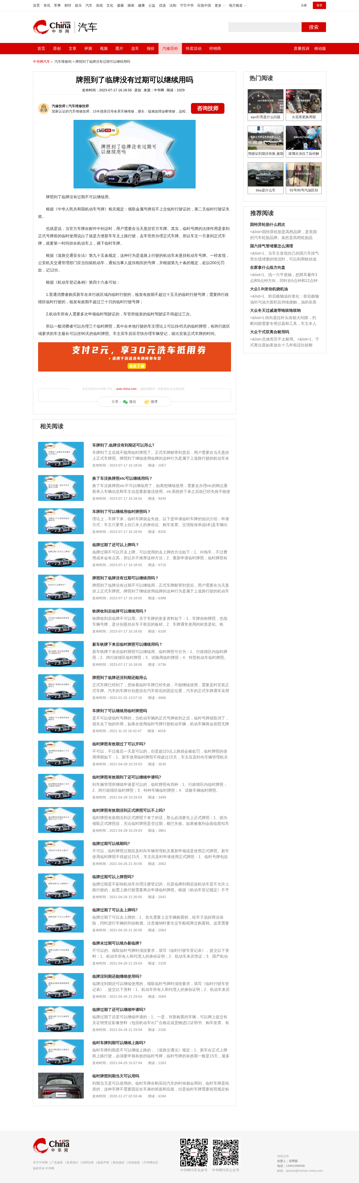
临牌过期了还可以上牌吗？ (115, 545)
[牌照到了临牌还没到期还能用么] (61, 677)
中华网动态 (151, 1162)
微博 (154, 402)
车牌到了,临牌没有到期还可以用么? (123, 445)
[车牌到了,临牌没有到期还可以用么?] (61, 444)
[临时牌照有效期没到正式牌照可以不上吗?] (61, 809)
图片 (119, 48)
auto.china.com (126, 389)
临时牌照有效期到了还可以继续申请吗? (126, 777)
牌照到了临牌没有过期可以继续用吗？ (125, 578)
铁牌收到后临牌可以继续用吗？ (119, 611)
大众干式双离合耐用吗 (269, 332)
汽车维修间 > (64, 61)
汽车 (88, 5)
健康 (141, 5)
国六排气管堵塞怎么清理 (271, 246)
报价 (151, 48)
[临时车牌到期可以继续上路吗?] (61, 1042)
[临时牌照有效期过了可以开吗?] (61, 743)
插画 (130, 5)
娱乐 (78, 5)
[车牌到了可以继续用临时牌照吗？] (61, 511)
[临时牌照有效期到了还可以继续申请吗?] (61, 776)
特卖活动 (193, 48)
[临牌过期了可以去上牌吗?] (61, 909)
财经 (67, 5)
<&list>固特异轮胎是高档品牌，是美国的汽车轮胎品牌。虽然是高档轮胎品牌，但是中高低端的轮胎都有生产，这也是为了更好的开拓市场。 (283, 235)
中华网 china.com (53, 27)
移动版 (320, 48)
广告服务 (57, 1162)
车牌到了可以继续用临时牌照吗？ (121, 511)
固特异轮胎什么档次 (267, 224)
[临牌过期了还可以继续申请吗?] (61, 1009)
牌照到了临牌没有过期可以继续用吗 (102, 61)
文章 (72, 48)
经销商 (215, 48)
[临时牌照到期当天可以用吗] (61, 1075)
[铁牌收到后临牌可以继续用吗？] (61, 610)
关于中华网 (40, 1162)
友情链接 (134, 1162)
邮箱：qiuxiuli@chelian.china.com (300, 1171)
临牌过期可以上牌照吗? (113, 877)
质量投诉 (301, 48)
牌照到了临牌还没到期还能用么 (119, 677)
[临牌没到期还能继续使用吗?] (61, 975)
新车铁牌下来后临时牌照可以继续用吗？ (127, 644)
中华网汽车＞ (43, 61)
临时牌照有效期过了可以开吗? (119, 744)
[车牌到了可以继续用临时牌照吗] (61, 710)
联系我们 (72, 1162)
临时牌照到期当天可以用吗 (115, 1076)
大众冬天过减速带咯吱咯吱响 (275, 310)
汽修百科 (170, 48)
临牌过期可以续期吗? (111, 843)
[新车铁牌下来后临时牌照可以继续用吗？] (61, 643)
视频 (104, 48)
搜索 (314, 27)
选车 (135, 48)
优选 (162, 5)
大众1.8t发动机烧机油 (269, 289)
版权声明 (103, 1162)
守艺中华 (187, 5)
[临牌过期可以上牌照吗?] (61, 876)
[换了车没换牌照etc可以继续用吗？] (61, 477)
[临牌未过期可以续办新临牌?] (61, 942)
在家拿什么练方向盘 (267, 267)
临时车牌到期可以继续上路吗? (119, 1043)
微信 (132, 402)
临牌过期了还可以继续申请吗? (119, 1009)
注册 (304, 5)
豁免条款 (119, 1162)
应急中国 (204, 5)
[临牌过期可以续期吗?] (61, 843)
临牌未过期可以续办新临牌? (117, 943)
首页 (36, 5)
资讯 (46, 5)
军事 (57, 5)
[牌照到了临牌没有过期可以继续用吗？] (61, 577)
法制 (172, 5)
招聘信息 (88, 1162)
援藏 (120, 5)
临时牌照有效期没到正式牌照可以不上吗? (128, 810)
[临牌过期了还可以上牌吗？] (61, 544)
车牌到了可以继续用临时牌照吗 (119, 711)
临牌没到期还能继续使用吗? (117, 976)
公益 (151, 5)
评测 (88, 48)
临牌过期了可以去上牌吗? (115, 910)
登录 (319, 5)
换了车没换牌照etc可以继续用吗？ (122, 478)
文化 (109, 5)
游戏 (99, 5)
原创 (57, 48)
